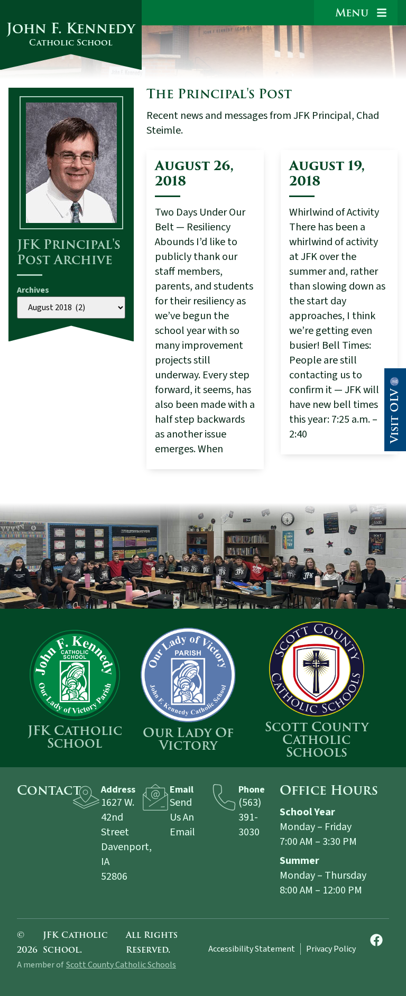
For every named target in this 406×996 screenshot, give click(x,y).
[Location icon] (86, 797)
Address (118, 789)
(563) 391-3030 (249, 817)
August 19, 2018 (327, 173)
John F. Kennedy (70, 33)
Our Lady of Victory (188, 739)
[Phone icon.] (224, 797)
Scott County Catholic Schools (316, 740)
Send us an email (182, 817)
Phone (251, 789)
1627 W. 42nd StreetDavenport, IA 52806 (126, 839)
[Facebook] (376, 940)
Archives (33, 290)
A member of (40, 965)
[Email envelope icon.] (155, 797)
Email (181, 789)
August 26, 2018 (194, 173)
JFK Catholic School (74, 737)
